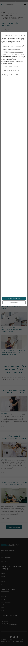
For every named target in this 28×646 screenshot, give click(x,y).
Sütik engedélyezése (14, 298)
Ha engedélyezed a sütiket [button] (10, 67)
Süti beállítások (14, 302)
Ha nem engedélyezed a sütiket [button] (11, 70)
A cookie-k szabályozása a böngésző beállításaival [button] (10, 75)
